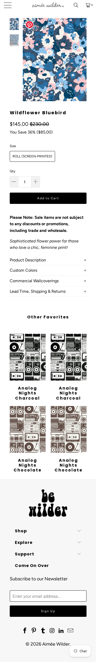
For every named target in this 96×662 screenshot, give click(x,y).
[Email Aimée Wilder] (70, 631)
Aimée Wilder (56, 644)
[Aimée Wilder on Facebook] (25, 631)
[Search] (77, 5)
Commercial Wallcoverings (34, 280)
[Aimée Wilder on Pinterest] (34, 631)
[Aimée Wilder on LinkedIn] (61, 631)
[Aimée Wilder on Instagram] (52, 631)
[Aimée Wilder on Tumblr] (43, 631)
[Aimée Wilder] (48, 5)
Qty (12, 171)
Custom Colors (23, 270)
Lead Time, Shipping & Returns (38, 291)
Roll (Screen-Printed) (32, 156)
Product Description (28, 260)
